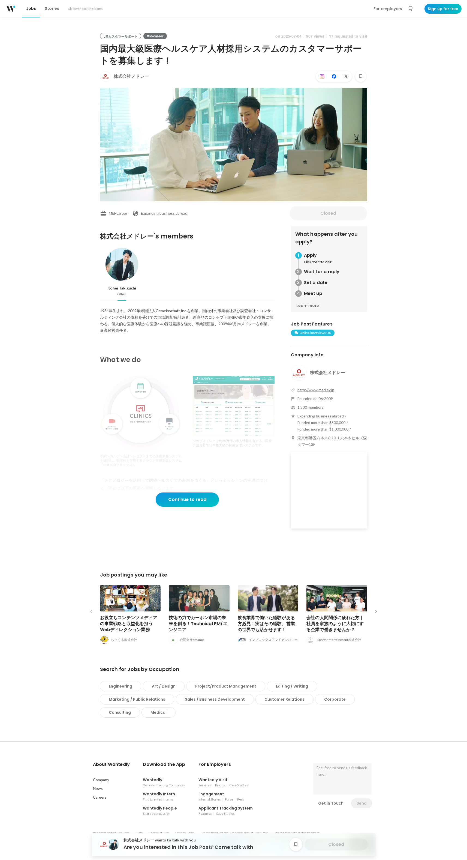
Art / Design (164, 686)
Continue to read (187, 499)
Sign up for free (443, 8)
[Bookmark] (360, 76)
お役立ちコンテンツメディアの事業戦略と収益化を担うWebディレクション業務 (129, 623)
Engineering (120, 686)
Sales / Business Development (215, 699)
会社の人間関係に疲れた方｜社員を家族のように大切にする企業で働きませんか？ (335, 623)
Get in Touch (331, 803)
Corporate (335, 699)
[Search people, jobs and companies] (410, 8)
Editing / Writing (292, 686)
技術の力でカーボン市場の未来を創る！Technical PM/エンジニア (198, 623)
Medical (158, 712)
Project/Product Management (225, 686)
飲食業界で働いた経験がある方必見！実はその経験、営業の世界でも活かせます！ (266, 623)
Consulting (120, 712)
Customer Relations (284, 699)
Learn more (307, 305)
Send (362, 803)
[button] (111, 764)
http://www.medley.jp (315, 389)
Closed (328, 213)
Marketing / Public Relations (137, 699)
